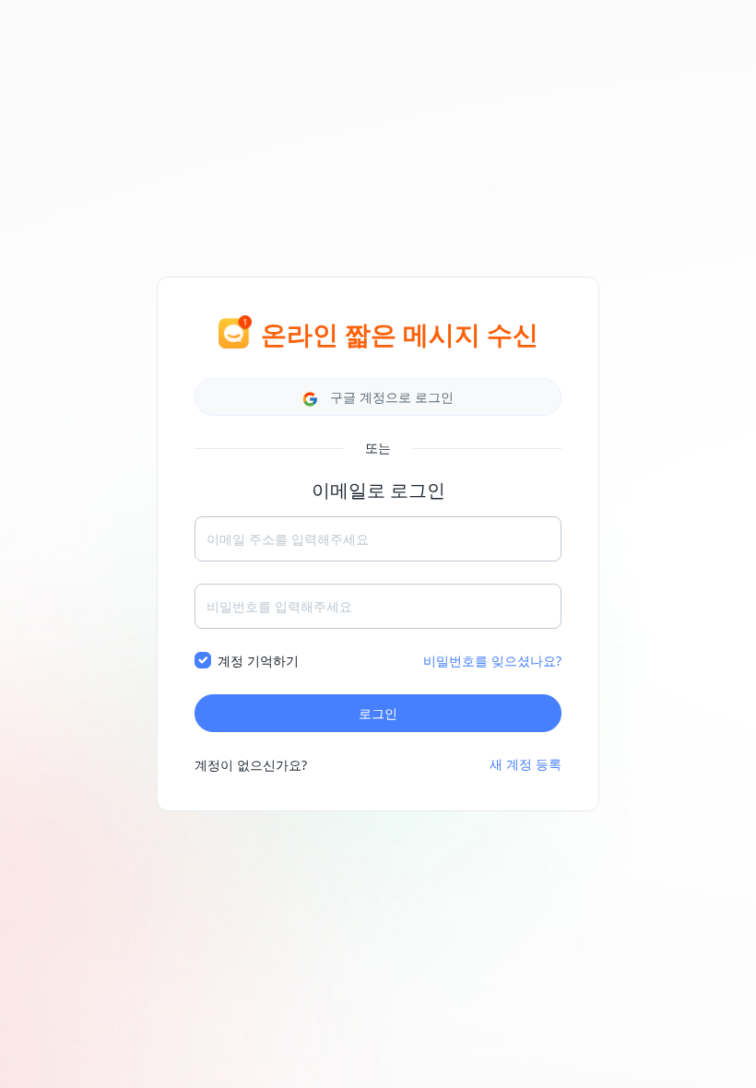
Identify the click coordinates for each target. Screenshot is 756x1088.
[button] (378, 397)
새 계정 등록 (525, 764)
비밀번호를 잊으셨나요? (492, 660)
